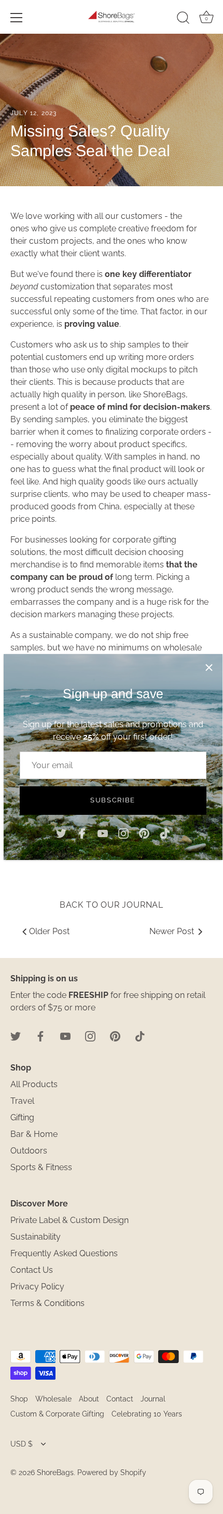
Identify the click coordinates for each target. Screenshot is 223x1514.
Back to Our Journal (111, 905)
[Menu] (16, 17)
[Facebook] (82, 833)
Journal (153, 1399)
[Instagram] (123, 833)
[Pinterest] (144, 833)
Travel (22, 1101)
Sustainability (35, 1237)
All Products (34, 1084)
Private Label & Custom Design (69, 1220)
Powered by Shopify (111, 1472)
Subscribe (112, 800)
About (89, 1399)
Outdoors (28, 1151)
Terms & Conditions (47, 1303)
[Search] (183, 19)
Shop (19, 1399)
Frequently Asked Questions (64, 1253)
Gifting (22, 1117)
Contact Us (31, 1270)
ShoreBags (55, 1472)
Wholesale (53, 1399)
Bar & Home (34, 1134)
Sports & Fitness (41, 1167)
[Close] (209, 667)
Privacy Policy (37, 1286)
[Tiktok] (165, 833)
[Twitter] (61, 833)
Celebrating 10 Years (147, 1414)
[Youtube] (102, 833)
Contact (119, 1399)
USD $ (21, 1444)
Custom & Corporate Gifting (57, 1414)
